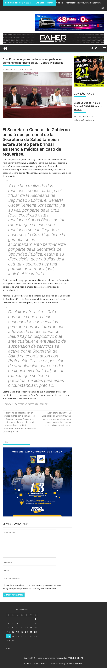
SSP (46, 404)
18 (17, 631)
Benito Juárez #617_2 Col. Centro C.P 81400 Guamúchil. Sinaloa (89, 106)
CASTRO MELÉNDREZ (26, 404)
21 (31, 631)
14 (31, 627)
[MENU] (104, 48)
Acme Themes (76, 663)
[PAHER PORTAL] (5, 47)
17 (13, 631)
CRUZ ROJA (39, 404)
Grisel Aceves (27, 69)
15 (35, 627)
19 (22, 631)
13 (26, 627)
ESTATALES (9, 404)
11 (17, 627)
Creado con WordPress (35, 663)
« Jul (8, 648)
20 (26, 631)
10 (13, 627)
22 (35, 631)
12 (22, 627)
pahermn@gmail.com (84, 120)
